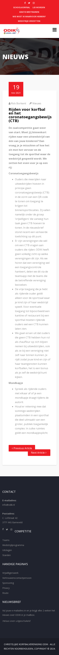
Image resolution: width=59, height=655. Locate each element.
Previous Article (23, 448)
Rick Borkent (18, 103)
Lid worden (39, 7)
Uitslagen (7, 550)
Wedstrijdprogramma (13, 545)
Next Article (38, 452)
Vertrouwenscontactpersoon (16, 577)
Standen (6, 555)
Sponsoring (8, 582)
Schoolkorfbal (21, 7)
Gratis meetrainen (29, 12)
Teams (5, 540)
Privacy (6, 587)
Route (5, 592)
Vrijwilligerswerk (10, 572)
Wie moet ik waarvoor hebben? (29, 16)
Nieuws (36, 103)
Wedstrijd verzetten (29, 21)
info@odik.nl (8, 504)
